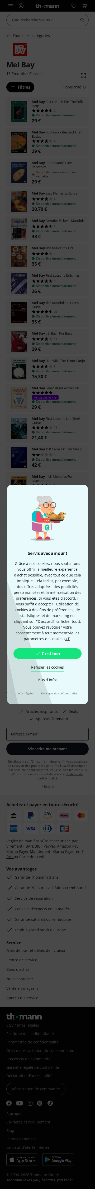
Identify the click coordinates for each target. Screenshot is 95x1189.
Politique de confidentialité (59, 693)
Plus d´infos (48, 679)
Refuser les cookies (47, 667)
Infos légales (26, 693)
